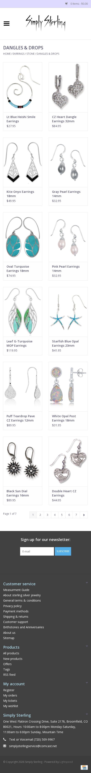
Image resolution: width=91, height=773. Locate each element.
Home (7, 54)
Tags (6, 669)
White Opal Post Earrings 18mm (64, 418)
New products (12, 659)
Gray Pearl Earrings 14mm (66, 194)
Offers (7, 664)
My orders (10, 695)
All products (11, 653)
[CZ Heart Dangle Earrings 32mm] (68, 87)
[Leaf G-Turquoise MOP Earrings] (22, 312)
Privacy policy (12, 606)
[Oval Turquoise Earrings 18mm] (22, 237)
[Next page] (84, 515)
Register (8, 690)
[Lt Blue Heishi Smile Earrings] (22, 87)
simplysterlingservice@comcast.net (33, 746)
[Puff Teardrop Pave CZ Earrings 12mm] (22, 387)
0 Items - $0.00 (79, 4)
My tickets (10, 701)
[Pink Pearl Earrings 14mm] (68, 237)
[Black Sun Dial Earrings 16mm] (22, 461)
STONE (30, 54)
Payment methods (16, 611)
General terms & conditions (22, 600)
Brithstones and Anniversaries (23, 627)
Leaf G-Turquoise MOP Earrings (19, 343)
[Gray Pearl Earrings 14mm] (68, 162)
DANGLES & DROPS (48, 54)
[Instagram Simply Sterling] (49, 564)
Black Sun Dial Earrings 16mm (18, 493)
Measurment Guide (16, 590)
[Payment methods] (83, 767)
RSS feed (9, 675)
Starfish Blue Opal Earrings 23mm (65, 343)
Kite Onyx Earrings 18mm (20, 194)
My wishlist (10, 706)
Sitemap (8, 638)
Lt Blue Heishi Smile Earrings (21, 119)
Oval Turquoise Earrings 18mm (18, 268)
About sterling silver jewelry (22, 595)
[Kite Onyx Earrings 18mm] (22, 162)
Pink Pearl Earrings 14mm (66, 268)
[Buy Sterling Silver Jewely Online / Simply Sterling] (52, 23)
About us (9, 633)
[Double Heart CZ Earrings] (68, 461)
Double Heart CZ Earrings (64, 493)
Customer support (15, 622)
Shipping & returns (15, 617)
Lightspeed (66, 762)
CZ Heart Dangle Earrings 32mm (64, 119)
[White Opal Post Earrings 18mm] (68, 387)
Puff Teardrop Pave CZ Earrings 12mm (21, 418)
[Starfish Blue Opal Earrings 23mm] (68, 312)
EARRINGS (18, 54)
